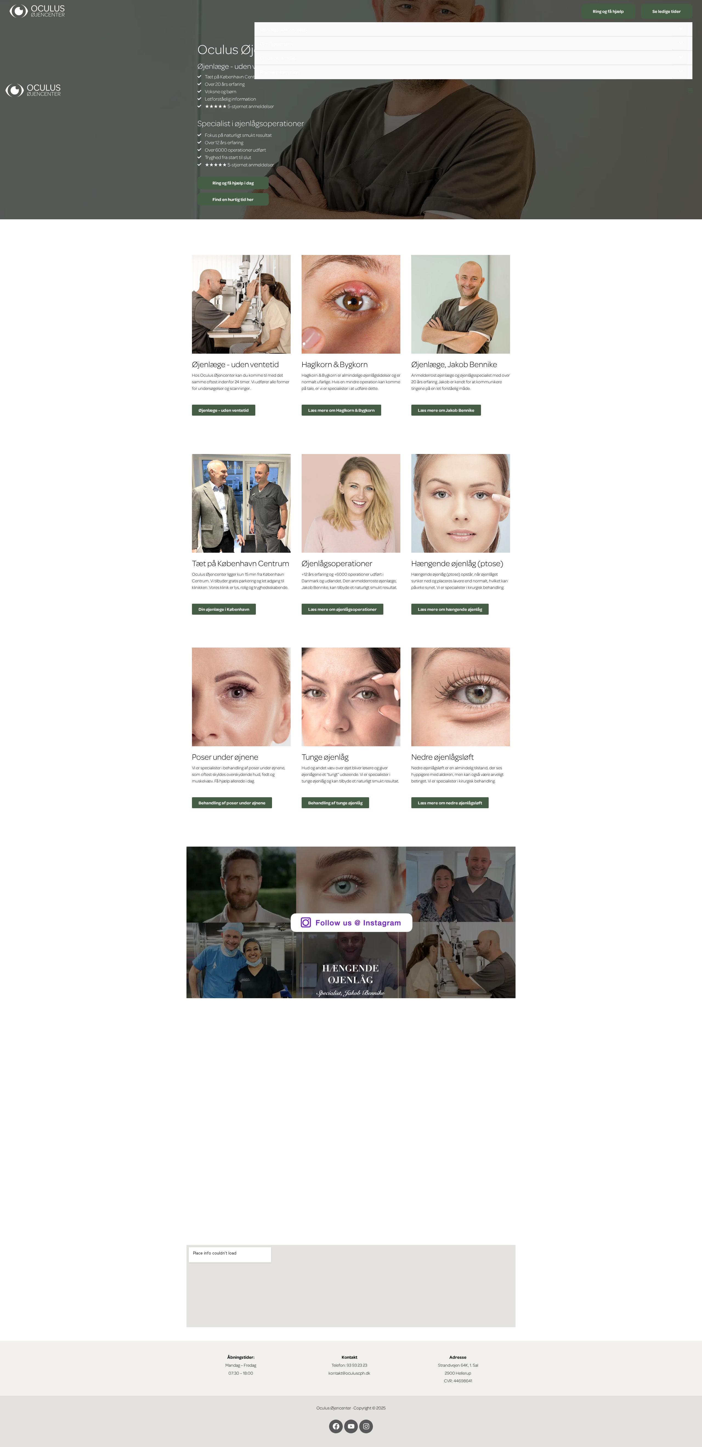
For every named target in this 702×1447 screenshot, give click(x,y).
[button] (608, 11)
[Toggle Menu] (679, 28)
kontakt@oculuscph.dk (349, 1373)
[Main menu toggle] (690, 90)
